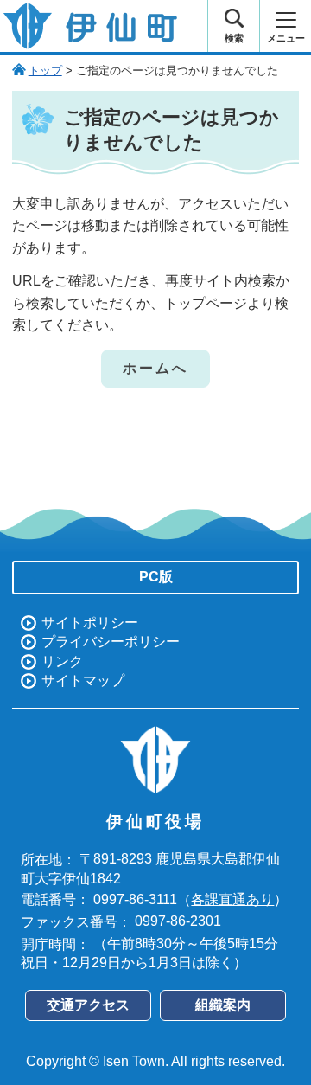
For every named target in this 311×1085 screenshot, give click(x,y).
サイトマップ (82, 680)
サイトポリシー (89, 622)
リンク (62, 661)
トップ (45, 70)
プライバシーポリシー (110, 641)
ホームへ (156, 368)
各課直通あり (232, 899)
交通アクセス (88, 1005)
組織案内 (223, 1005)
